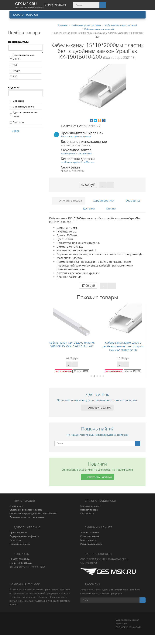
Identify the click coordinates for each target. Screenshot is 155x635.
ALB (15, 64)
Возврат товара (89, 509)
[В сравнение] (110, 185)
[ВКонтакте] (91, 120)
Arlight (16, 70)
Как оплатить (85, 153)
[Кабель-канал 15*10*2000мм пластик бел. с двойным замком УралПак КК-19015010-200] (97, 92)
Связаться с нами (90, 506)
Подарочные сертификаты (24, 536)
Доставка (88, 208)
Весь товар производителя (76, 136)
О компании (16, 506)
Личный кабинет (89, 532)
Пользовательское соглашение (27, 517)
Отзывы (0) (132, 200)
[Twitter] (95, 120)
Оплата (110, 208)
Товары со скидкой (19, 543)
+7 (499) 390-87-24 (19, 559)
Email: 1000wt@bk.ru (20, 563)
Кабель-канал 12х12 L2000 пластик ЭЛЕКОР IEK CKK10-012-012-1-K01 (72, 344)
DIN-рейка (18, 100)
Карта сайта (87, 513)
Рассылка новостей (91, 543)
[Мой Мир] (103, 120)
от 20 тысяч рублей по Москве (77, 161)
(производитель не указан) (23, 56)
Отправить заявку (99, 407)
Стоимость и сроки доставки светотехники (33, 513)
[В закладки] (103, 185)
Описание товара (70, 200)
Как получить (68, 153)
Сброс (15, 131)
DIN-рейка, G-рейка (23, 106)
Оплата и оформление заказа (26, 509)
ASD (15, 76)
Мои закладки (88, 540)
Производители (18, 532)
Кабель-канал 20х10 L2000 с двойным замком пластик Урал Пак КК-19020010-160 (123, 346)
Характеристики (103, 200)
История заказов (89, 536)
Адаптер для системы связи (25, 114)
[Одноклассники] (99, 120)
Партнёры (15, 540)
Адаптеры (18, 122)
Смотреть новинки (99, 477)
